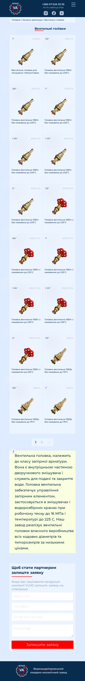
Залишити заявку (42, 644)
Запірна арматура (32, 20)
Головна (16, 20)
